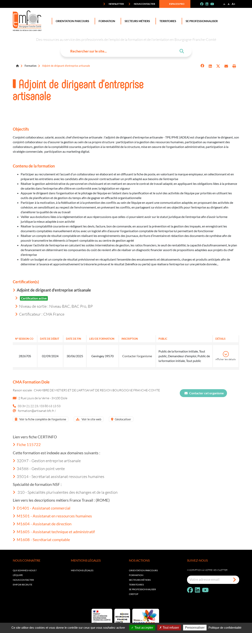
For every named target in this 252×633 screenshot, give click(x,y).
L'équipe (18, 575)
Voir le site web (91, 419)
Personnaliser (195, 627)
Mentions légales (82, 570)
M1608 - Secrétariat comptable (43, 539)
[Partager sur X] (218, 66)
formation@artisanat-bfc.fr (36, 410)
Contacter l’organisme (137, 356)
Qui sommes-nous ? (25, 570)
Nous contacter (144, 3)
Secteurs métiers (140, 579)
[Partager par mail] (226, 66)
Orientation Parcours (72, 21)
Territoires (167, 21)
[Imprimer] (234, 66)
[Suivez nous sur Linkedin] (208, 4)
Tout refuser (170, 627)
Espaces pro (176, 3)
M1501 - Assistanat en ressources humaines (54, 515)
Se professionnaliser (202, 21)
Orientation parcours (143, 570)
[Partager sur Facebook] (202, 66)
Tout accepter (143, 627)
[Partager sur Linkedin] (210, 66)
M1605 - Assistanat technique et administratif (56, 531)
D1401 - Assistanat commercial (43, 508)
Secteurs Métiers (137, 21)
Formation (107, 21)
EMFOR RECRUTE (22, 584)
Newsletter (116, 3)
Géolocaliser (123, 419)
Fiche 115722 (29, 444)
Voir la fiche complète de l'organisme (42, 419)
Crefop (133, 594)
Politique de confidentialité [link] (224, 627)
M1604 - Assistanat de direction (44, 523)
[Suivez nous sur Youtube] (214, 4)
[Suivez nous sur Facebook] (203, 4)
